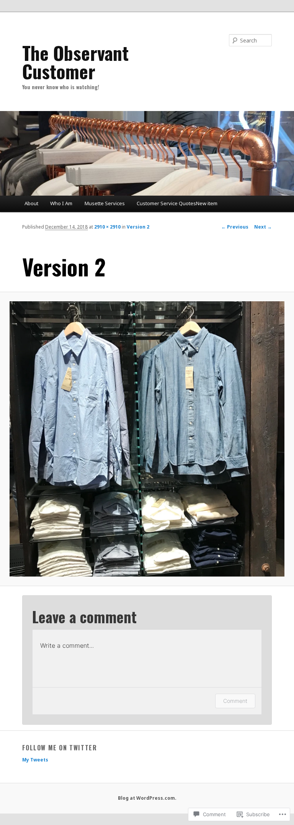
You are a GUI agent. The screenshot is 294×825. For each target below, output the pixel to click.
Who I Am (61, 203)
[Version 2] (147, 438)
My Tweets (35, 759)
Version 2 (138, 227)
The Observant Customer (75, 62)
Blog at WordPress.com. (147, 798)
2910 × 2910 (107, 227)
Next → (263, 227)
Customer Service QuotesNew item (177, 203)
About (31, 203)
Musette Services (105, 203)
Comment (235, 701)
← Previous (234, 227)
